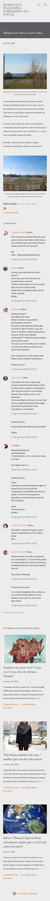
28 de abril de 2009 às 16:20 (24, 517)
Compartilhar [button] (10, 213)
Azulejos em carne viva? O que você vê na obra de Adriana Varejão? (22, 671)
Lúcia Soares (17, 377)
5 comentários (28, 704)
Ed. (12, 445)
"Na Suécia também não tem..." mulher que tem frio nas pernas (22, 757)
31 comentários (29, 787)
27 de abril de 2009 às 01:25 (24, 369)
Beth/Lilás (16, 309)
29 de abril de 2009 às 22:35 (24, 579)
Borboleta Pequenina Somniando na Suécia (16, 9)
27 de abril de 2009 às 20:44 (24, 437)
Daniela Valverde (19, 232)
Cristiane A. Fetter (19, 525)
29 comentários (29, 875)
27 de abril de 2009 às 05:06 (24, 413)
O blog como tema (27, 204)
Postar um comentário (13, 612)
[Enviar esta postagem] (4, 209)
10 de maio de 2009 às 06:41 (24, 605)
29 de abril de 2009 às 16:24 (24, 543)
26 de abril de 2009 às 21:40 (24, 259)
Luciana (14, 267)
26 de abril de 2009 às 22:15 (24, 300)
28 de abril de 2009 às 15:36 (24, 469)
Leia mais (7, 708)
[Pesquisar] (38, 4)
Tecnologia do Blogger (26, 893)
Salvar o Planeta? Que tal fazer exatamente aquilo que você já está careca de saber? (24, 842)
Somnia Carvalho (19, 551)
